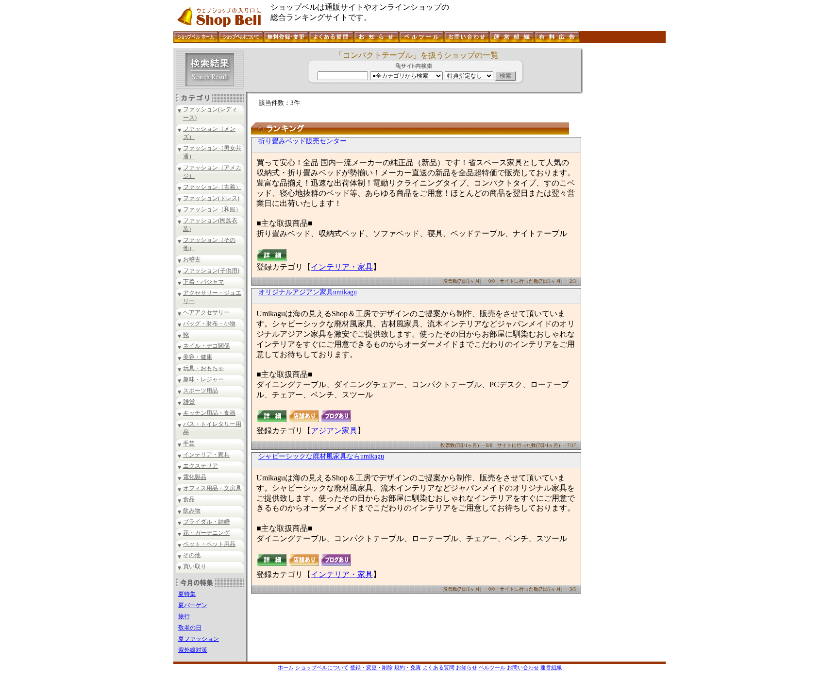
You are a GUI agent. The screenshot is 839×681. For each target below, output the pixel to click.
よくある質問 (438, 667)
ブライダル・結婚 (206, 521)
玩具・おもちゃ (203, 368)
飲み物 (192, 510)
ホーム (286, 667)
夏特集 (187, 594)
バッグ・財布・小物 (209, 323)
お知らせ (466, 667)
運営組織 (551, 667)
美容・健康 (197, 357)
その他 (192, 555)
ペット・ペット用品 (209, 544)
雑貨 (189, 401)
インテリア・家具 (206, 454)
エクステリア (200, 465)
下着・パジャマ (203, 281)
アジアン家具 (334, 430)
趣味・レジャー (203, 379)
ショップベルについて (322, 667)
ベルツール (492, 667)
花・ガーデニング (206, 532)
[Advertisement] (623, 194)
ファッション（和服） (212, 209)
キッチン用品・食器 (209, 412)
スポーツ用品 (200, 390)
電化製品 (194, 477)
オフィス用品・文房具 (212, 488)
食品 (189, 499)
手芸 (189, 443)
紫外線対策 (192, 650)
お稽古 (192, 259)
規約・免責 (407, 667)
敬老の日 (189, 627)
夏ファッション (198, 638)
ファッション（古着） (212, 187)
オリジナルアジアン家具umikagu (307, 292)
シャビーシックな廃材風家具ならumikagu (321, 456)
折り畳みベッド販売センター (302, 141)
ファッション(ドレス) (211, 198)
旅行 (184, 616)
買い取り (194, 566)
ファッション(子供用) (211, 270)
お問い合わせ (523, 667)
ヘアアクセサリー (206, 312)
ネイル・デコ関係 (206, 345)
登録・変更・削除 (371, 667)
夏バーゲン (192, 605)
